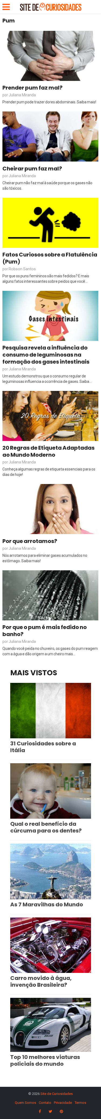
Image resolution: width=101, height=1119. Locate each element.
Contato (45, 1103)
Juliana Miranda (22, 95)
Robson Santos (22, 268)
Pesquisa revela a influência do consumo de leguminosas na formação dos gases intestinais (45, 355)
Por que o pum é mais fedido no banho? (44, 630)
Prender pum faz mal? (32, 87)
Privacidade (63, 1103)
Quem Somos (25, 1103)
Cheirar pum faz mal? (32, 168)
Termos (80, 1103)
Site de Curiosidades (56, 1094)
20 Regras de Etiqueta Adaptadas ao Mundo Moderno (48, 451)
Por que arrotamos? (29, 541)
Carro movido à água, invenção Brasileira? (41, 981)
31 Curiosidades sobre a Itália (43, 747)
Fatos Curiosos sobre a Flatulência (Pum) (49, 258)
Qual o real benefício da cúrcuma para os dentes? (46, 827)
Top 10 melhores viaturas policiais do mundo (45, 1060)
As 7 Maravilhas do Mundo (46, 904)
